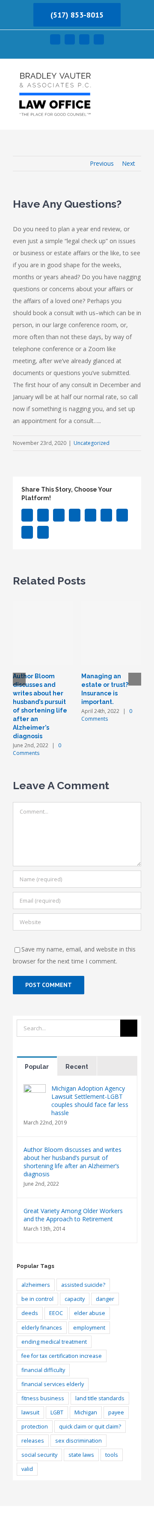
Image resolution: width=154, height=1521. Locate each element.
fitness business (42, 1398)
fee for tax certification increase (61, 1356)
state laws (81, 1454)
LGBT (56, 1412)
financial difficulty (43, 1370)
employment (89, 1327)
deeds (29, 1313)
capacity (75, 1299)
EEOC (56, 1313)
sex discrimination (78, 1440)
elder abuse (89, 1313)
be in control (37, 1299)
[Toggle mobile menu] (137, 77)
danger (105, 1299)
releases (32, 1440)
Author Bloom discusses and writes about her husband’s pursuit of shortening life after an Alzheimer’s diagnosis (72, 1161)
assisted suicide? (83, 1284)
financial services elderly (52, 1384)
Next (128, 163)
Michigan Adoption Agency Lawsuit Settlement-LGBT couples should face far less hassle (89, 1100)
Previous (102, 163)
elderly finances (41, 1327)
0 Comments (37, 749)
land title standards (99, 1398)
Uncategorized (92, 443)
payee (116, 1412)
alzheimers (35, 1284)
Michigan (85, 1412)
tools (111, 1454)
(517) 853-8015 (77, 15)
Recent (76, 1066)
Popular (37, 1066)
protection (34, 1426)
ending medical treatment (54, 1341)
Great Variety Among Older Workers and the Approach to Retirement (73, 1215)
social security (39, 1454)
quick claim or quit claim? (90, 1426)
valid (27, 1469)
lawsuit (30, 1412)
